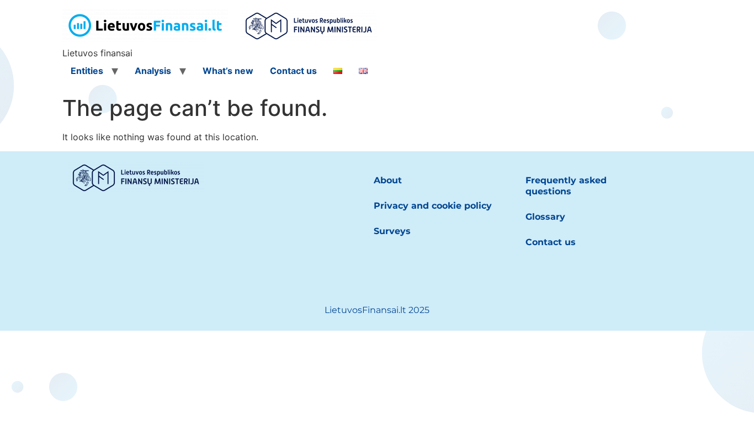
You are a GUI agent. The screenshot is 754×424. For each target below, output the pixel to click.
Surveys (392, 231)
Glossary (545, 216)
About (388, 180)
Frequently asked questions (566, 186)
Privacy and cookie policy (433, 205)
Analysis (153, 70)
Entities (87, 70)
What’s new (228, 70)
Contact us (293, 70)
